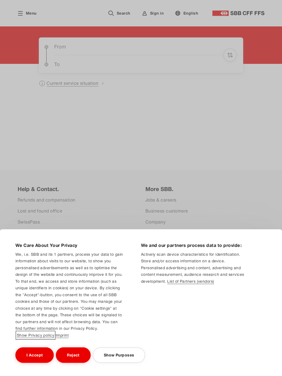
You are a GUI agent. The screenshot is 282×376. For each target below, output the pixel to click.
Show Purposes (119, 355)
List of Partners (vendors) (190, 281)
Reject (73, 355)
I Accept (34, 355)
